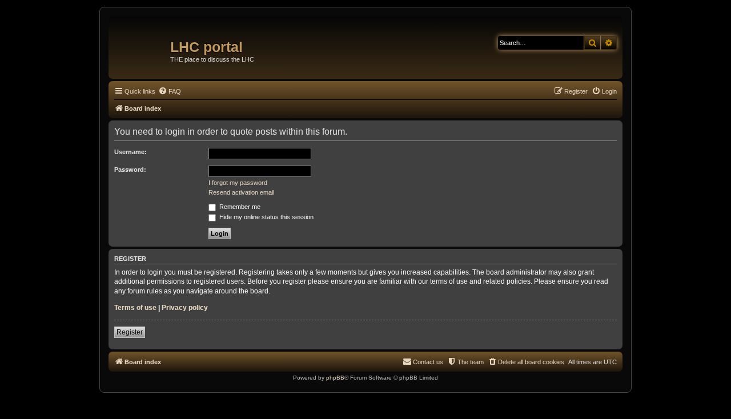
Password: (130, 169)
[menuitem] (169, 91)
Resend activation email (241, 192)
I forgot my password (237, 182)
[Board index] (140, 43)
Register (130, 332)
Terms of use (135, 308)
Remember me (239, 206)
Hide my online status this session (266, 216)
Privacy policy (185, 308)
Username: (130, 151)
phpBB (335, 377)
